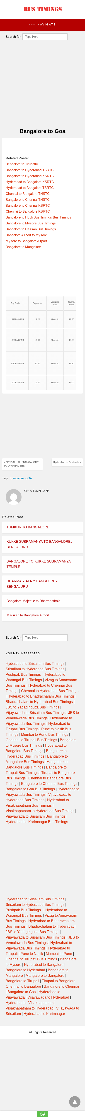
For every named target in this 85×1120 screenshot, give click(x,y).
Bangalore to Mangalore (23, 247)
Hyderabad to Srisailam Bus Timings (35, 663)
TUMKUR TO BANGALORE (28, 527)
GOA (28, 478)
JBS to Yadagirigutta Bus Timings (32, 707)
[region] (41, 147)
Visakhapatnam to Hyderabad (29, 1008)
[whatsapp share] (42, 1116)
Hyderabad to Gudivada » (67, 462)
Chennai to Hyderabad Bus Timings (49, 691)
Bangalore (17, 478)
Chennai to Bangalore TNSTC (28, 194)
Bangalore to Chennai (61, 986)
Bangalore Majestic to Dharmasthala (33, 601)
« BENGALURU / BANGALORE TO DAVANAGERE (21, 464)
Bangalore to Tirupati (22, 981)
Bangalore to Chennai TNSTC (28, 199)
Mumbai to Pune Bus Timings (44, 734)
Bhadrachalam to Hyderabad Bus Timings (39, 702)
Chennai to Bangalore (23, 986)
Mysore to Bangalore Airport (26, 241)
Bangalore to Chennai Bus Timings (49, 784)
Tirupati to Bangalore (58, 981)
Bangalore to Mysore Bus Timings (31, 223)
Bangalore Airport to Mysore (26, 235)
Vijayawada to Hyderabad (48, 997)
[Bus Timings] (42, 12)
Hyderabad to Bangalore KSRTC (30, 182)
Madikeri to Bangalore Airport (28, 615)
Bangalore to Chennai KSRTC (28, 205)
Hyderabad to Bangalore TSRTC (30, 188)
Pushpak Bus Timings (23, 674)
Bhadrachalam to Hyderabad (51, 926)
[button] (42, 25)
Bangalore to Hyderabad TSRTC (30, 170)
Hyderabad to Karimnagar (44, 1014)
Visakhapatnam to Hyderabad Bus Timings (40, 811)
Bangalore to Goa (21, 992)
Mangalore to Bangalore (45, 975)
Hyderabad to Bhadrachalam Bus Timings (41, 696)
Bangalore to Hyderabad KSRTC (30, 176)
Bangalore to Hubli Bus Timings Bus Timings (38, 217)
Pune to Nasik (31, 954)
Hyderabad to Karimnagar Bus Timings (37, 822)
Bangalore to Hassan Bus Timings (31, 229)
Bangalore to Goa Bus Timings (30, 789)
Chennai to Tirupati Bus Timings (31, 740)
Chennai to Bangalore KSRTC (28, 211)
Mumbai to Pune (59, 954)
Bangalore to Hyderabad (25, 970)
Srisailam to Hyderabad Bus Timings (35, 669)
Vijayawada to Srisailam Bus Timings (36, 713)
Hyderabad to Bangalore (43, 965)
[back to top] (74, 1101)
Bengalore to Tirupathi (22, 164)
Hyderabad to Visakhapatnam (29, 1003)
